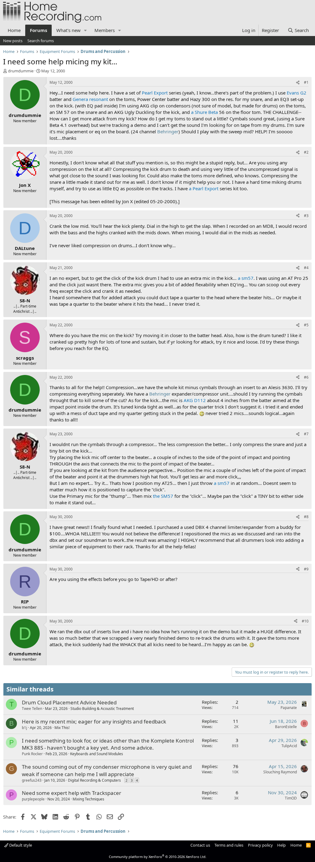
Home (14, 30)
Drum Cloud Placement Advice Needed (69, 702)
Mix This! (62, 727)
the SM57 (163, 496)
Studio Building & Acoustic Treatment (102, 708)
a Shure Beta (204, 112)
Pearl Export (155, 93)
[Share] (298, 82)
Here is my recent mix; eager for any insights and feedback (94, 721)
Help (281, 845)
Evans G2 (296, 93)
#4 (306, 267)
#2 (306, 152)
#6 (306, 377)
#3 (306, 215)
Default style (20, 845)
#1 (306, 82)
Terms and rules (228, 845)
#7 (306, 434)
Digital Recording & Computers (94, 780)
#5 (306, 325)
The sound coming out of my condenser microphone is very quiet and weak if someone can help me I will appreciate (107, 770)
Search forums (40, 40)
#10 (305, 621)
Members (104, 30)
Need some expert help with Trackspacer (71, 792)
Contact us (200, 845)
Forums (38, 30)
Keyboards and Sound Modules (96, 753)
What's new (68, 30)
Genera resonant (90, 99)
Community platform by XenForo (157, 856)
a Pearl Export (203, 188)
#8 (306, 516)
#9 (306, 569)
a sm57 (245, 278)
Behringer (167, 131)
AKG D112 (195, 400)
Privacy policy (260, 845)
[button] (85, 30)
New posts (12, 40)
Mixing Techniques (88, 799)
